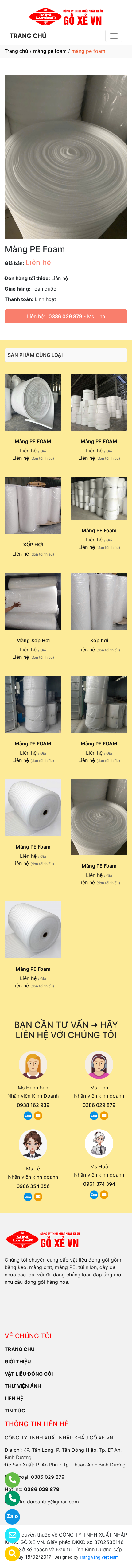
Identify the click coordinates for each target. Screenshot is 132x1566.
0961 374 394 (99, 1184)
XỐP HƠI (33, 544)
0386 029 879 (65, 316)
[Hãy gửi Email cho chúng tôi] (8, 1535)
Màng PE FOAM (33, 441)
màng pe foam (50, 51)
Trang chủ (16, 51)
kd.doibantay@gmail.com (49, 1501)
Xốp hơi (99, 640)
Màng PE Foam (99, 530)
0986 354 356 (33, 1186)
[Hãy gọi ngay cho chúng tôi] (8, 1498)
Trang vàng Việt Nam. (100, 1557)
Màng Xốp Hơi (33, 640)
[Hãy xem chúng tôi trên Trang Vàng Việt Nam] (8, 1553)
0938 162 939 (33, 1105)
